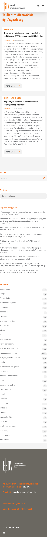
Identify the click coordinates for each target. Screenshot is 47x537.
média (2, 362)
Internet (3, 330)
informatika (4, 326)
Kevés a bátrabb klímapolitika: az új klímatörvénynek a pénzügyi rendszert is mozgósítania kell (20, 258)
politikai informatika (7, 385)
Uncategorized (5, 435)
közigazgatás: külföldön (9, 348)
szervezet (3, 399)
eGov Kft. (25, 487)
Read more (10, 86)
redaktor (7, 40)
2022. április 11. (19, 108)
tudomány (4, 431)
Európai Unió (8, 29)
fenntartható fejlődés (12, 98)
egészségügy (5, 289)
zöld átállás (4, 440)
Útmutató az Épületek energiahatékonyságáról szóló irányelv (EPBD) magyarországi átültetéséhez (23, 35)
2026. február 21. (19, 40)
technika (3, 412)
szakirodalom (5, 390)
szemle (2, 394)
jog (1, 335)
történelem (4, 421)
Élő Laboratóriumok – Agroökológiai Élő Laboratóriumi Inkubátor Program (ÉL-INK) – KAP (21, 236)
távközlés (3, 408)
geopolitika (4, 312)
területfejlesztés (6, 417)
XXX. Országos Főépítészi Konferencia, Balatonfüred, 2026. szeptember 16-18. (22, 229)
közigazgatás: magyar (8, 353)
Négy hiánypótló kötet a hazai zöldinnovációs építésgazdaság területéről (21, 103)
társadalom (4, 403)
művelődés (4, 371)
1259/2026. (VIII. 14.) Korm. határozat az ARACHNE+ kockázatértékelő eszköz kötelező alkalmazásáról (20, 271)
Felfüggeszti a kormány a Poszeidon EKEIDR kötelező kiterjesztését (20, 242)
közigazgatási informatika (10, 357)
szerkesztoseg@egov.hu (24, 492)
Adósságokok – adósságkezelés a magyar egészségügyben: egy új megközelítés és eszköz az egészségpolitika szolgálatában (23, 221)
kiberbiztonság (5, 339)
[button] (43, 6)
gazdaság (4, 307)
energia (3, 294)
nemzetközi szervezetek (9, 376)
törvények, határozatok (8, 426)
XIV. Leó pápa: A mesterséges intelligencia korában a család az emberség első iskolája (22, 213)
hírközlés (3, 316)
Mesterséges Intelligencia (23, 367)
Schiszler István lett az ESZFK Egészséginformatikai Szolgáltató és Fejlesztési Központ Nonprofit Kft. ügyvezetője (23, 265)
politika (2, 380)
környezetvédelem (7, 344)
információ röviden (7, 321)
